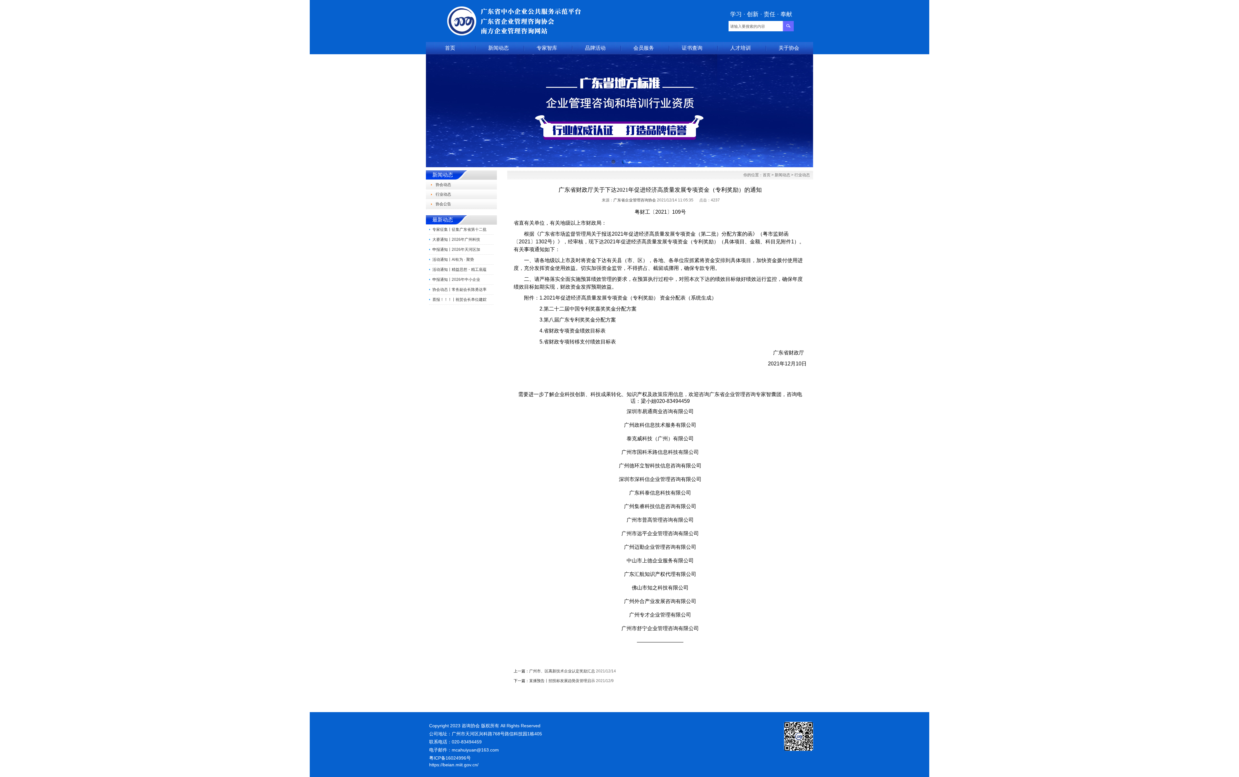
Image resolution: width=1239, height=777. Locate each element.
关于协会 (789, 48)
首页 (450, 48)
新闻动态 (498, 48)
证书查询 (692, 48)
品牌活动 (595, 48)
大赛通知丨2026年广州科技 (456, 239)
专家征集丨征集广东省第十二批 (459, 229)
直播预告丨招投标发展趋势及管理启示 (562, 681)
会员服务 (643, 48)
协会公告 (443, 204)
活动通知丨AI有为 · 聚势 (453, 259)
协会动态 (443, 184)
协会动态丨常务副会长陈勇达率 (459, 289)
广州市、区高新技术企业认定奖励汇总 (562, 671)
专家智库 (547, 48)
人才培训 (740, 48)
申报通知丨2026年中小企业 (456, 279)
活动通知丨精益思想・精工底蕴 (459, 269)
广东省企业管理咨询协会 (634, 200)
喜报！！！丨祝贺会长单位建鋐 (459, 299)
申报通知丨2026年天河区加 (456, 249)
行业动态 (443, 194)
